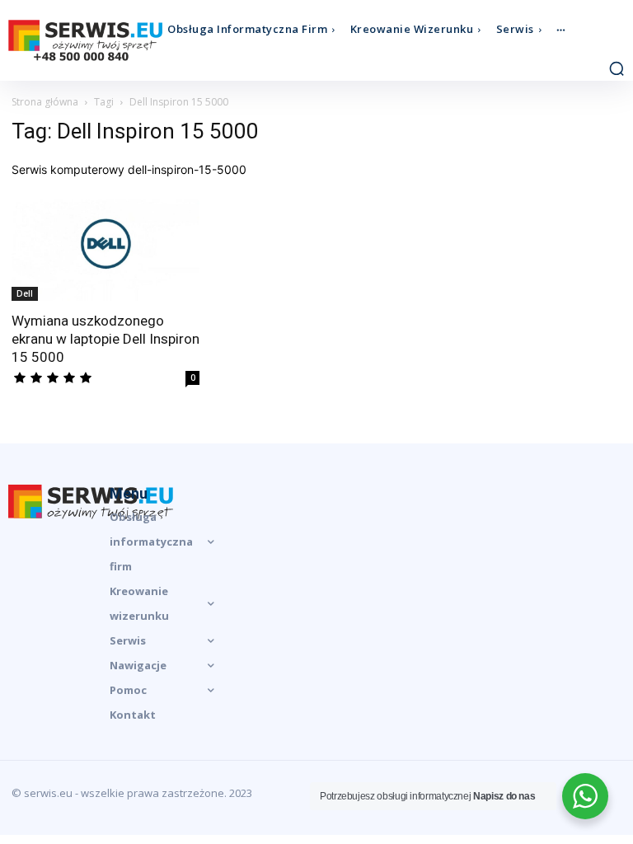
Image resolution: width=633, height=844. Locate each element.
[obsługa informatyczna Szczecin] (85, 41)
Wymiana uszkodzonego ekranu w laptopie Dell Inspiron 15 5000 (105, 338)
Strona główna (45, 102)
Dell (24, 293)
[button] (616, 68)
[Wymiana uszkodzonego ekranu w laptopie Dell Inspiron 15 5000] (105, 248)
